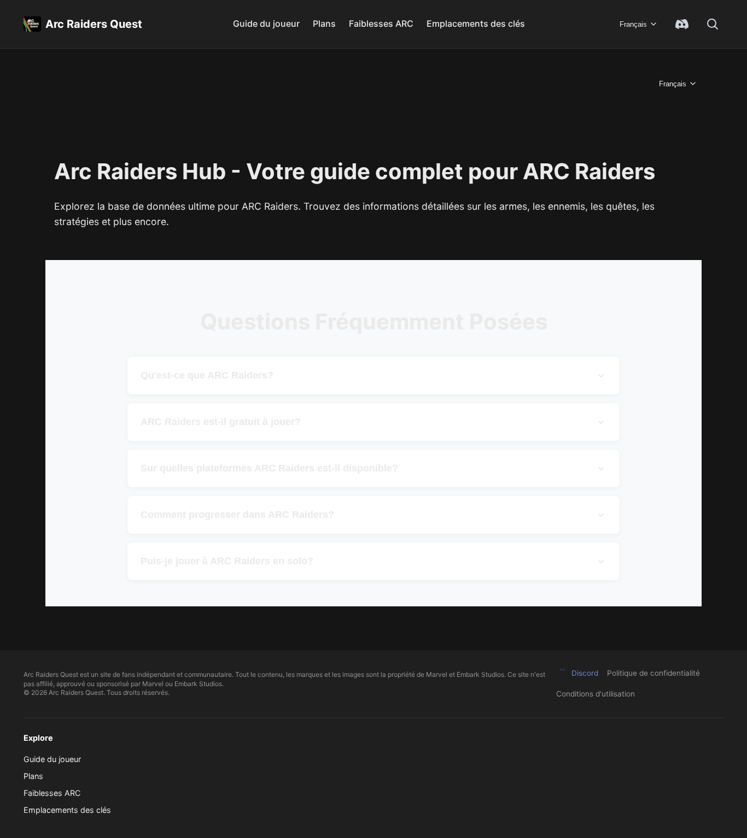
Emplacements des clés (476, 23)
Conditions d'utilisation (595, 693)
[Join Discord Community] (682, 24)
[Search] (712, 24)
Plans (324, 23)
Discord (584, 673)
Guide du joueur (266, 23)
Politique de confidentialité (653, 673)
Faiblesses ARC (381, 23)
